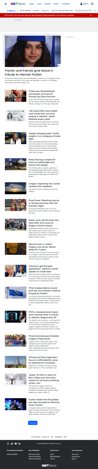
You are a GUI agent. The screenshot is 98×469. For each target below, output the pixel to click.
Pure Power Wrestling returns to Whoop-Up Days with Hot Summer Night (44, 203)
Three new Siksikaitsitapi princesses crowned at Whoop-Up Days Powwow (42, 94)
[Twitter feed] (8, 443)
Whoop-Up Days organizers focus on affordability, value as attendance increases (43, 360)
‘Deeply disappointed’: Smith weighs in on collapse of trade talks (44, 136)
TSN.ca (52, 458)
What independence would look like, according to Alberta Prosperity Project (44, 291)
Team (65, 436)
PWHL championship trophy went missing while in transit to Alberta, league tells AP (43, 315)
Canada (47, 4)
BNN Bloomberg (55, 456)
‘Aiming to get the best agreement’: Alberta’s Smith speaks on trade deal (43, 269)
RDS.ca (74, 458)
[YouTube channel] (16, 443)
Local (39, 4)
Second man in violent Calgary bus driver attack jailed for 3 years (42, 247)
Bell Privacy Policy (34, 454)
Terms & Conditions (35, 456)
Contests (36, 10)
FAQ (52, 436)
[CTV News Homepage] (18, 4)
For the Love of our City (83, 10)
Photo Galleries (25, 10)
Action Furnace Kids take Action (62, 10)
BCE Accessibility (12, 454)
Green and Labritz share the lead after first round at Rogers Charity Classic (44, 223)
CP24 (52, 454)
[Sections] (6, 4)
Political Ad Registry (35, 458)
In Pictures (66, 4)
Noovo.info (75, 454)
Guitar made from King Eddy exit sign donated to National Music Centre (44, 402)
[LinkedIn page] (19, 443)
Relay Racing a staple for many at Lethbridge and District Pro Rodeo (42, 162)
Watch (56, 4)
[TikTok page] (12, 443)
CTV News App (35, 436)
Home (31, 4)
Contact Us (45, 10)
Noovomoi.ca (76, 456)
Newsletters (58, 436)
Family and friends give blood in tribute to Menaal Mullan (29, 72)
